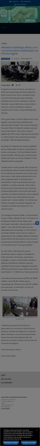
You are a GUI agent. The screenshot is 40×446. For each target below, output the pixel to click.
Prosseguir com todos (28, 442)
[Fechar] (37, 430)
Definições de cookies (10, 442)
